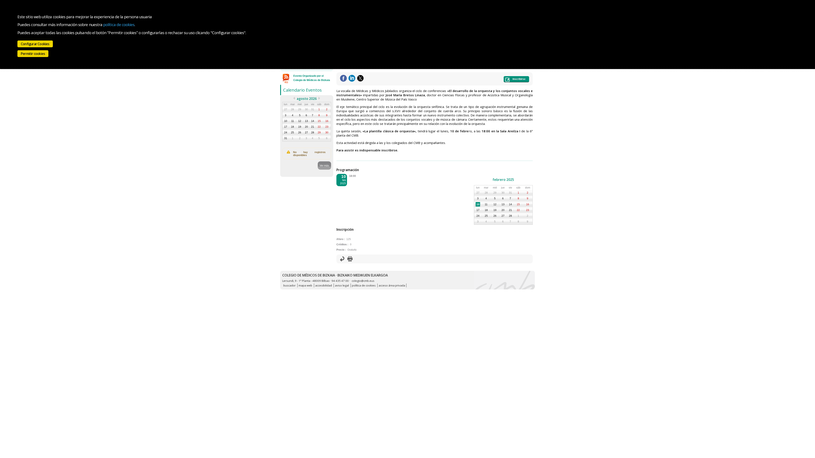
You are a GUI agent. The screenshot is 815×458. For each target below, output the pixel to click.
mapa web (305, 285)
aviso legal (342, 285)
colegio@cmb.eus (363, 281)
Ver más (324, 165)
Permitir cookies (33, 53)
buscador (289, 285)
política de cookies (118, 24)
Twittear (360, 78)
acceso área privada (392, 285)
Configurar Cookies (35, 44)
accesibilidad (323, 285)
